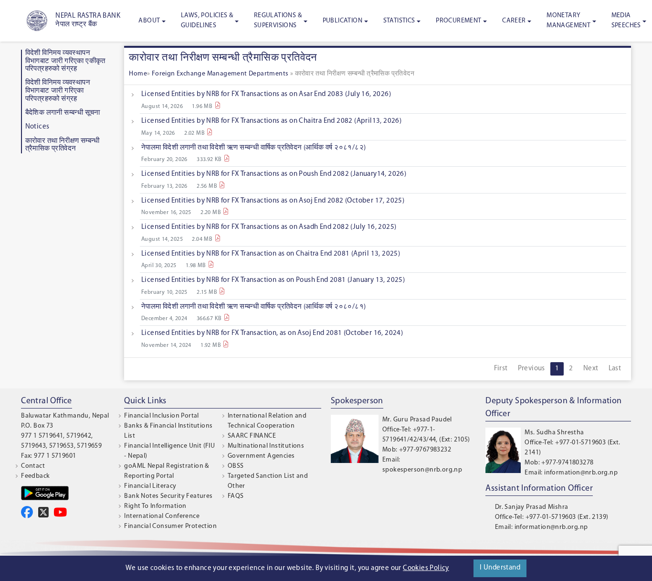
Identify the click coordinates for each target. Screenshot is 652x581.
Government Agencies (261, 456)
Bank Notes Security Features (168, 496)
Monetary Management (568, 20)
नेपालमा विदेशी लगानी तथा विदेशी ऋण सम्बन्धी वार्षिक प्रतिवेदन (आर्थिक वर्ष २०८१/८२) (253, 147)
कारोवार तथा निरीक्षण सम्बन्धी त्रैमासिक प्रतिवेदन (62, 145)
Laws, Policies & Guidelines (207, 20)
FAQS (236, 496)
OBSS (236, 466)
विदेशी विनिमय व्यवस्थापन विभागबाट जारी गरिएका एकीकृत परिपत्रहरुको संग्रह (65, 61)
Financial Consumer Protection (170, 526)
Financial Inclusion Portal (161, 416)
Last (615, 368)
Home (138, 73)
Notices (37, 126)
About (149, 20)
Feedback (35, 476)
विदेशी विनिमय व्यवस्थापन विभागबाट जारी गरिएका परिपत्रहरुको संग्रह (57, 90)
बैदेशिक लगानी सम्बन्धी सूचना (62, 113)
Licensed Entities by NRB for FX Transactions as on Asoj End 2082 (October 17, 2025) (272, 200)
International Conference (162, 516)
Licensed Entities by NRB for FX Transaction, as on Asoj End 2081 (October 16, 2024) (272, 333)
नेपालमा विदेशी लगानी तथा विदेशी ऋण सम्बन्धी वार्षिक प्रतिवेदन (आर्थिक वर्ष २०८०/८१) (253, 307)
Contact (33, 466)
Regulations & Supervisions (278, 20)
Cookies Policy (426, 568)
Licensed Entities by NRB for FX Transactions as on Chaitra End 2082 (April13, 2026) (271, 121)
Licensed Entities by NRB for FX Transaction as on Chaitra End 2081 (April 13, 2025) (270, 254)
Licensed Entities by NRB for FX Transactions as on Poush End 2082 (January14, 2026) (273, 174)
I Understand (500, 567)
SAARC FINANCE (252, 436)
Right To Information (155, 506)
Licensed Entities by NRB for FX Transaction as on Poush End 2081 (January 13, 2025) (273, 280)
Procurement (458, 20)
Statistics (399, 20)
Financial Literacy (150, 486)
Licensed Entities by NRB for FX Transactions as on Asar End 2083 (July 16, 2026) (266, 94)
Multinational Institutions (266, 446)
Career (514, 20)
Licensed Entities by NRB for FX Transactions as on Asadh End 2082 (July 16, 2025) (268, 227)
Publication (342, 20)
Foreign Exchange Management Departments (221, 73)
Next (591, 368)
